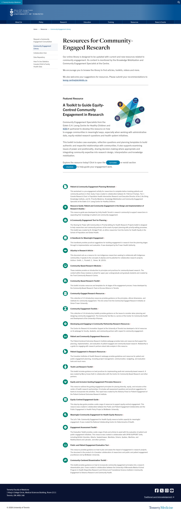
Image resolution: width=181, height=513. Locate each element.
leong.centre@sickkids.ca (75, 80)
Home (35, 29)
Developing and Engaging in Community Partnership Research (100, 324)
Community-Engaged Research (87, 293)
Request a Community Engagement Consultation (43, 40)
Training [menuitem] (111, 22)
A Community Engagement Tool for (88, 220)
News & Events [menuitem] (160, 22)
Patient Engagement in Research (88, 351)
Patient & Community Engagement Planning (92, 186)
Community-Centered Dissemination (88, 460)
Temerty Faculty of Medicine (12, 2)
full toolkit (113, 162)
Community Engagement (84, 308)
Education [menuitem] (87, 22)
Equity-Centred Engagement (84, 399)
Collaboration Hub (40, 53)
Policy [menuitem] (41, 22)
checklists (69, 167)
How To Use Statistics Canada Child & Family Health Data (42, 64)
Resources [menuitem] (134, 22)
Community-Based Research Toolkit (85, 281)
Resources (44, 29)
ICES (65, 128)
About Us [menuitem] (18, 22)
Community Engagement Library (42, 47)
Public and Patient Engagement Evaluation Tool (89, 445)
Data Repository (39, 57)
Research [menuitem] (63, 22)
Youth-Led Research (81, 367)
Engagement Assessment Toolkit (83, 427)
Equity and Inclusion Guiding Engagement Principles (95, 382)
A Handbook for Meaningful (87, 238)
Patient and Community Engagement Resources (89, 336)
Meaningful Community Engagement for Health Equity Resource (96, 414)
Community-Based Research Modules (85, 265)
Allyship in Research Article (81, 250)
